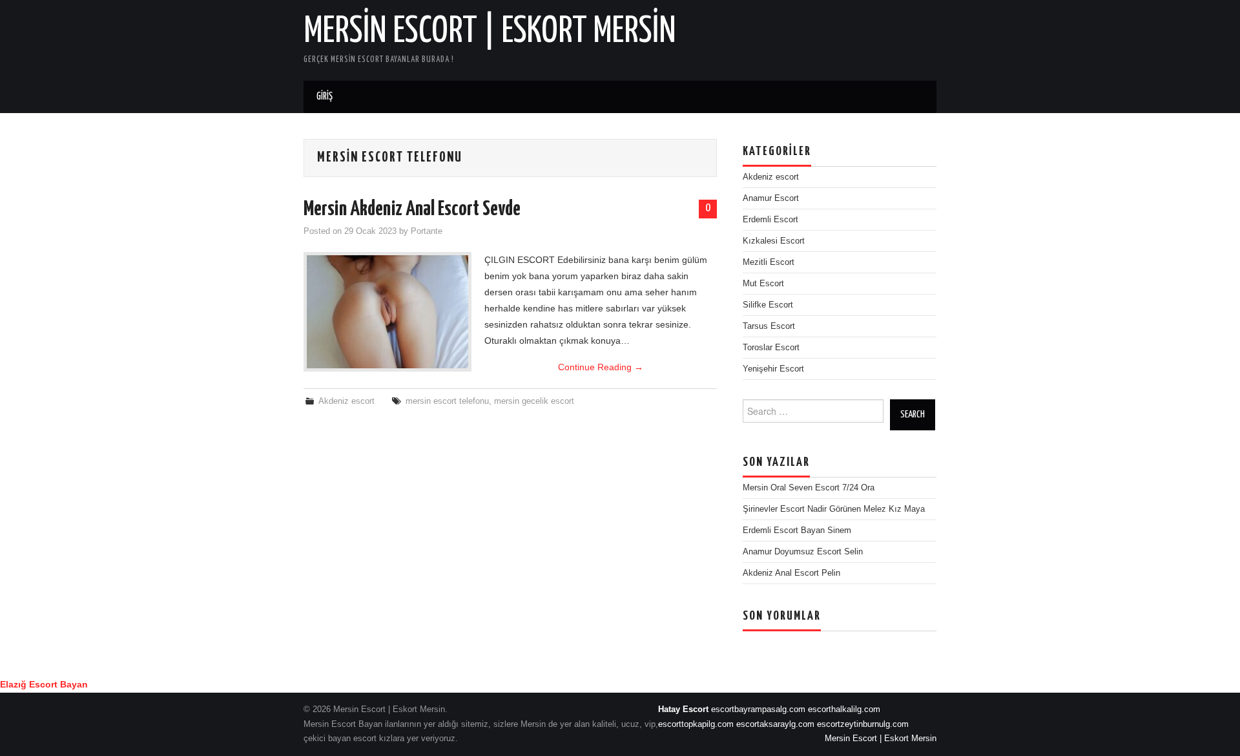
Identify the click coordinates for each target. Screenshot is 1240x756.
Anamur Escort (771, 198)
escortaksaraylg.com (775, 724)
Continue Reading (600, 367)
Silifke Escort (768, 305)
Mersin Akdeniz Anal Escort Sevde (412, 209)
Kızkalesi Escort (774, 241)
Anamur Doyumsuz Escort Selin (803, 551)
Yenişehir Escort (773, 368)
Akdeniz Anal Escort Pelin (791, 573)
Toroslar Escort (771, 347)
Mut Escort (763, 283)
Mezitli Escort (768, 262)
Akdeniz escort (346, 401)
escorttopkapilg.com (696, 724)
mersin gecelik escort (534, 401)
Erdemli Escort (770, 219)
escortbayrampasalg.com (758, 709)
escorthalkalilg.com (844, 709)
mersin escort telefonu (447, 401)
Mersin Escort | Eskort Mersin (490, 32)
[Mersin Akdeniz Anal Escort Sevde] (387, 311)
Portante (426, 231)
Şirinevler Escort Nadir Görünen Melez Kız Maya (834, 509)
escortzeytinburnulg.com (863, 724)
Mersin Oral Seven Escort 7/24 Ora (808, 487)
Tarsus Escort (769, 326)
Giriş (324, 96)
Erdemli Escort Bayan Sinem (797, 530)
